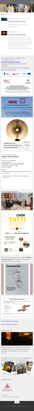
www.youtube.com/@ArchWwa (9, 397)
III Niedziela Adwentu (17, 34)
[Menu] (32, 2)
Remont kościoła (13, 18)
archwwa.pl (4, 395)
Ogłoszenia (11, 32)
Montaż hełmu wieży (17, 21)
